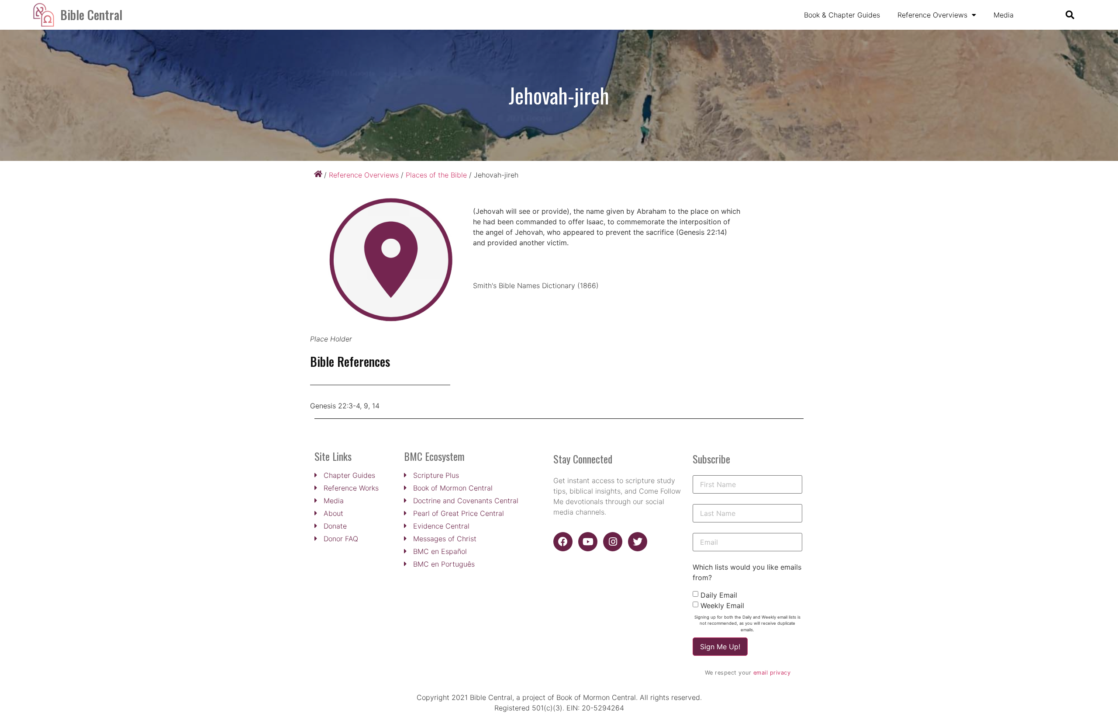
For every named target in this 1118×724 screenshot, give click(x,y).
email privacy (772, 672)
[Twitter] (637, 541)
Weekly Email (722, 605)
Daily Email (718, 595)
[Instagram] (612, 541)
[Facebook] (563, 541)
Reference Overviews (932, 14)
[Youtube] (587, 541)
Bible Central (91, 15)
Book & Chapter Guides (842, 14)
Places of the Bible (436, 175)
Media (1004, 14)
